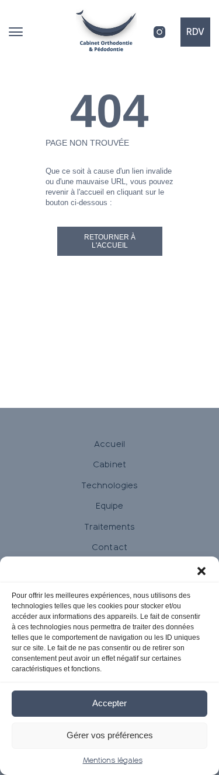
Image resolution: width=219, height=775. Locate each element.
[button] (201, 571)
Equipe (109, 506)
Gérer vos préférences (110, 735)
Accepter (109, 703)
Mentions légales (112, 760)
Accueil (109, 444)
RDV (195, 31)
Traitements (109, 527)
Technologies (109, 485)
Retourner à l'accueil (109, 241)
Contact (109, 547)
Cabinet (109, 464)
